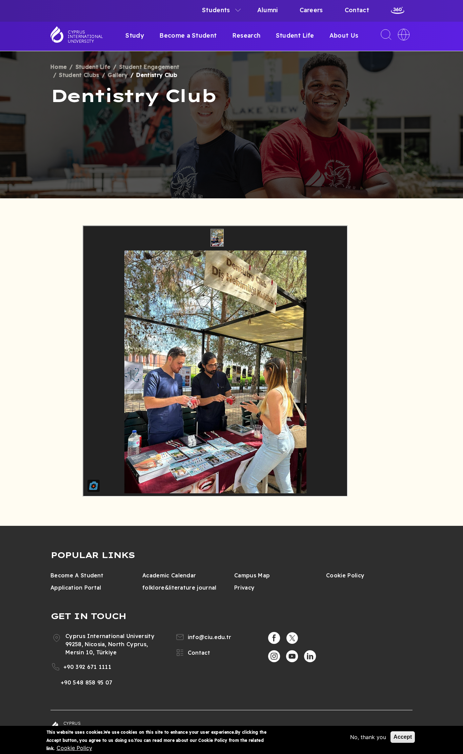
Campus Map (252, 575)
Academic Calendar (169, 575)
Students (216, 10)
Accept (403, 737)
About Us (344, 35)
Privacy (244, 587)
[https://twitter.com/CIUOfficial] (292, 638)
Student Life (295, 35)
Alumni (267, 10)
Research (246, 35)
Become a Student (188, 35)
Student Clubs (79, 75)
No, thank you (368, 737)
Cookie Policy (345, 575)
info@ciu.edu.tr (210, 637)
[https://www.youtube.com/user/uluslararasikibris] (292, 656)
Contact (357, 10)
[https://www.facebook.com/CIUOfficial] (274, 638)
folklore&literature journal (179, 587)
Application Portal (76, 587)
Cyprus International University (85, 36)
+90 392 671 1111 (87, 666)
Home (59, 66)
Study (134, 35)
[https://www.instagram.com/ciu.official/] (274, 656)
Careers (311, 10)
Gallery (118, 75)
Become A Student (77, 575)
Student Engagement (149, 66)
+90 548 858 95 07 (86, 682)
